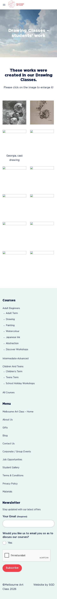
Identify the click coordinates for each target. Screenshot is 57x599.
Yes (10, 543)
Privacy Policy (10, 484)
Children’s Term (14, 372)
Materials (7, 492)
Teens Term (12, 377)
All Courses (9, 393)
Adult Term (12, 313)
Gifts (5, 428)
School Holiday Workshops (20, 383)
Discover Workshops (17, 349)
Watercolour (12, 331)
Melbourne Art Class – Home (18, 412)
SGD (51, 585)
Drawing (10, 319)
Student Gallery (11, 468)
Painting (10, 325)
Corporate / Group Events (17, 452)
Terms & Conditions (13, 476)
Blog (5, 436)
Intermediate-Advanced (15, 359)
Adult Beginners (11, 308)
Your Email (15, 516)
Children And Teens (13, 367)
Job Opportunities (12, 460)
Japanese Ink (13, 337)
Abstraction (12, 343)
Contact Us (9, 444)
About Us (8, 420)
